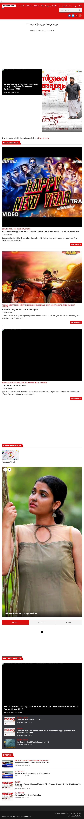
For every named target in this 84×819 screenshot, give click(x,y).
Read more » (76, 244)
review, (65, 305)
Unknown (7, 92)
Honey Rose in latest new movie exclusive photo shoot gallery (32, 760)
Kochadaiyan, (41, 305)
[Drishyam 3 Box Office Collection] (62, 100)
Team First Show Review (21, 816)
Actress (41, 622)
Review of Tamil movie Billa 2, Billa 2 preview (32, 773)
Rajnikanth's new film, (57, 305)
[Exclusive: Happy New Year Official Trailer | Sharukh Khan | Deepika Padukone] (42, 187)
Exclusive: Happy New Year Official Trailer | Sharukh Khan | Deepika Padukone (40, 231)
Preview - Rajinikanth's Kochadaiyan (20, 309)
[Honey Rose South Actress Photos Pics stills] (7, 764)
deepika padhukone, (7, 229)
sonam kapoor (43, 382)
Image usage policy (62, 813)
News (68, 622)
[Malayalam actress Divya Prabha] (42, 542)
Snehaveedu (5, 307)
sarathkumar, (71, 305)
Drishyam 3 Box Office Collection (60, 126)
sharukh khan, (21, 229)
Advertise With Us (74, 816)
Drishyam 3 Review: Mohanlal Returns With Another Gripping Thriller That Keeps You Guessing (46, 732)
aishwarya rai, (6, 382)
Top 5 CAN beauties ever (14, 385)
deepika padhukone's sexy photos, (29, 305)
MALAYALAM (19, 728)
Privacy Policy (76, 813)
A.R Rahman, (5, 305)
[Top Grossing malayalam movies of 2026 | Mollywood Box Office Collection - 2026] (22, 82)
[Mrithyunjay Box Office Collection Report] (9, 743)
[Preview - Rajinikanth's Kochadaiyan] (42, 277)
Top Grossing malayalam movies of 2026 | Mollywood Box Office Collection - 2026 (21, 86)
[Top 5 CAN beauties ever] (42, 355)
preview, (48, 305)
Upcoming (28, 229)
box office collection (22, 717)
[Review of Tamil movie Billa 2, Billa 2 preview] (7, 775)
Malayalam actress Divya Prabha (21, 613)
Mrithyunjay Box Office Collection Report (33, 742)
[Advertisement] (42, 50)
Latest (15, 622)
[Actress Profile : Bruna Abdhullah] (7, 796)
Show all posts (43, 138)
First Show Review (42, 24)
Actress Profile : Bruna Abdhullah (28, 795)
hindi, (14, 229)
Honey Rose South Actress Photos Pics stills (32, 762)
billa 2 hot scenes (19, 771)
